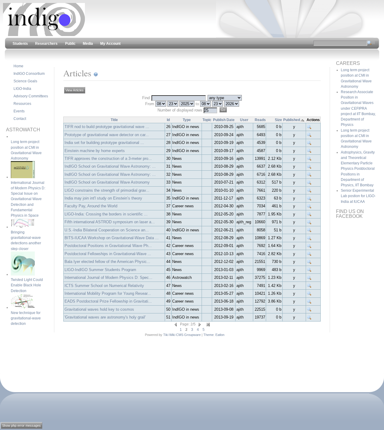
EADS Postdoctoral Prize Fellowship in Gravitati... (108, 301)
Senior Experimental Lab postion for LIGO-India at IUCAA (358, 195)
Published (291, 120)
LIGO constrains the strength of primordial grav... (106, 190)
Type (187, 120)
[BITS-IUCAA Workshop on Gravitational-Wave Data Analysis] (309, 238)
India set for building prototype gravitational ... (104, 142)
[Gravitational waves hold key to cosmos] (309, 309)
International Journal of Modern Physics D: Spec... (108, 277)
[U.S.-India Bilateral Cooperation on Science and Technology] (309, 230)
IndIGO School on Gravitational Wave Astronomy (107, 182)
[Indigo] (44, 35)
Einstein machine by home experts (94, 150)
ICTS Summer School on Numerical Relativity (104, 285)
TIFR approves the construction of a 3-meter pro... (108, 158)
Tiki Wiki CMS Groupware (182, 335)
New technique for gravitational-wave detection (26, 318)
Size (278, 120)
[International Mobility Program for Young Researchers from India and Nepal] (309, 293)
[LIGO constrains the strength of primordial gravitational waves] (309, 190)
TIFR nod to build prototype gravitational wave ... (106, 126)
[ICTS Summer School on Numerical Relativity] (309, 285)
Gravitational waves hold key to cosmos (99, 309)
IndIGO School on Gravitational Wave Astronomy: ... (110, 166)
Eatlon (219, 335)
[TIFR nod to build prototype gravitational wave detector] (309, 126)
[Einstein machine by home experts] (309, 150)
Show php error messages (21, 425)
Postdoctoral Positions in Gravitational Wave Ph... (108, 245)
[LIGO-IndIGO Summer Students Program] (309, 269)
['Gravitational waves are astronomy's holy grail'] (309, 317)
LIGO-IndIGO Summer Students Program (100, 269)
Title (114, 120)
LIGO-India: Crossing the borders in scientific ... (106, 214)
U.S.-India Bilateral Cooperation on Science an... (106, 230)
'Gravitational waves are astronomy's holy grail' (105, 317)
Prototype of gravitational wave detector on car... (106, 135)
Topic (207, 120)
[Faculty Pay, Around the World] (309, 206)
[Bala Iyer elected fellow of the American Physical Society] (309, 261)
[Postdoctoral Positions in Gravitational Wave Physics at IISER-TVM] (309, 245)
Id (168, 120)
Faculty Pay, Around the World (90, 206)
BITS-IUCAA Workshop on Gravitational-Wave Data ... (111, 238)
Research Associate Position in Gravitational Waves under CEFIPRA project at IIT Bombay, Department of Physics (358, 108)
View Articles (74, 90)
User (244, 120)
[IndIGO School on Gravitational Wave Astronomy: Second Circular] (309, 166)
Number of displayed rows (181, 110)
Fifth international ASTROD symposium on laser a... (109, 222)
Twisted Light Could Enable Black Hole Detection (27, 285)
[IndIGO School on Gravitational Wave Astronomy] (309, 182)
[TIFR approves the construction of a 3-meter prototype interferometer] (309, 158)
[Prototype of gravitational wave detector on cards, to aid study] (309, 135)
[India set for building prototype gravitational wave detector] (309, 142)
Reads (260, 120)
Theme (208, 335)
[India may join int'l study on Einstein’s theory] (309, 198)
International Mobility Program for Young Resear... (107, 293)
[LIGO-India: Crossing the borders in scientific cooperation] (309, 214)
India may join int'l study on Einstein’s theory (103, 198)
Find (146, 98)
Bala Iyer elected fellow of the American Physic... (107, 261)
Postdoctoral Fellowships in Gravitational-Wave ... (107, 254)
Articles (77, 73)
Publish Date (224, 120)
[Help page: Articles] (95, 73)
